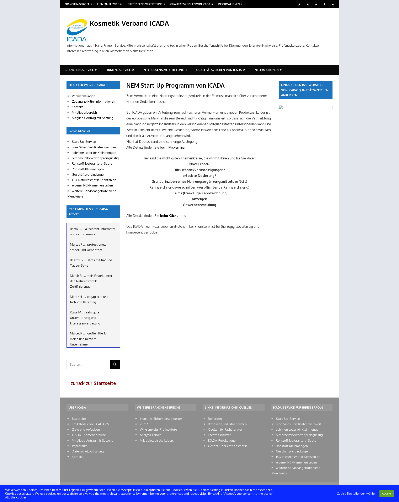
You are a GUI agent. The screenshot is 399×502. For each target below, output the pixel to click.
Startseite (79, 419)
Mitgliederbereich (84, 112)
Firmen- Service (108, 4)
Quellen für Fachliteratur (225, 429)
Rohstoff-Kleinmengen (88, 169)
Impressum (79, 446)
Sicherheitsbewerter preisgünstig (95, 158)
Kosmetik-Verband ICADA (129, 23)
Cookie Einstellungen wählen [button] (356, 493)
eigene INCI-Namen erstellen (92, 185)
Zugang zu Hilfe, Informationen (93, 101)
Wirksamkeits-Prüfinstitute (158, 429)
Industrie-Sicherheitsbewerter (161, 419)
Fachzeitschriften (220, 435)
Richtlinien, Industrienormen (227, 424)
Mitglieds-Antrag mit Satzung (92, 118)
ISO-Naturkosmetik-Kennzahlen (94, 180)
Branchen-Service (77, 4)
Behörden (215, 419)
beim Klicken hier (173, 147)
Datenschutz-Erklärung (88, 451)
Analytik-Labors (150, 435)
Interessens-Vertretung (145, 4)
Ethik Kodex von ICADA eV (90, 424)
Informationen (229, 4)
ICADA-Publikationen (222, 440)
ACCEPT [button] (386, 493)
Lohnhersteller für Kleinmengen (94, 153)
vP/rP (144, 424)
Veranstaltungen (83, 96)
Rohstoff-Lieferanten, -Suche (92, 163)
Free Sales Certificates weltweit (94, 147)
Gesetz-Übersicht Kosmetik (227, 446)
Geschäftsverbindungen (88, 174)
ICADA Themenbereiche (89, 435)
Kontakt (77, 107)
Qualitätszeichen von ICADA (190, 4)
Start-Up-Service (84, 142)
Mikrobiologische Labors (157, 440)
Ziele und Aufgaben (86, 429)
